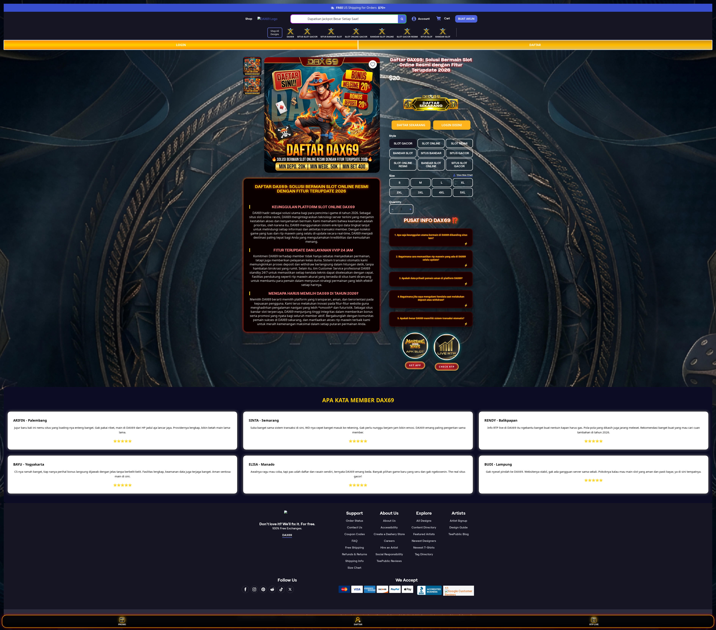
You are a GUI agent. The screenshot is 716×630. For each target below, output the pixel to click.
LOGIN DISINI (452, 125)
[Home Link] (267, 19)
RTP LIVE (594, 624)
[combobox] (344, 19)
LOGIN (181, 45)
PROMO (122, 624)
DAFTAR (535, 45)
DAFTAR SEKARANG (411, 125)
